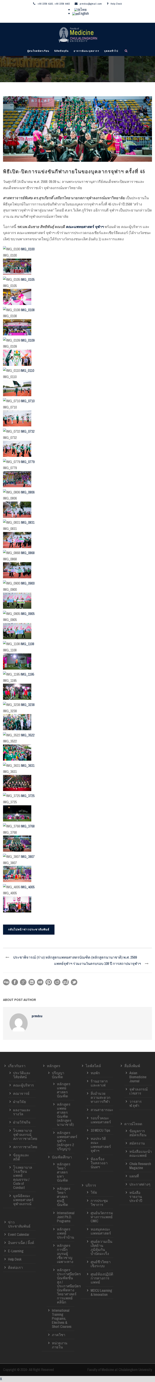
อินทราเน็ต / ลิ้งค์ (21, 1242)
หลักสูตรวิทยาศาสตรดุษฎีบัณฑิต (63, 1196)
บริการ (91, 1185)
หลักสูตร (53, 1065)
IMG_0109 (28, 340)
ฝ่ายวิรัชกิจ (21, 1122)
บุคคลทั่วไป (111, 51)
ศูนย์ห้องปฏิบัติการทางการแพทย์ (102, 1278)
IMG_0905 (28, 613)
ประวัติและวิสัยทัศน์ (21, 1074)
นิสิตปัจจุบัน (61, 51)
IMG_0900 (28, 583)
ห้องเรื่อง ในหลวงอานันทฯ (99, 1162)
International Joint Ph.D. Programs (65, 1216)
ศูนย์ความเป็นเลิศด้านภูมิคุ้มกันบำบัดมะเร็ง (101, 1247)
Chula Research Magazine (140, 1165)
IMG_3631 (28, 765)
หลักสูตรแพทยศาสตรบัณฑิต (63, 1090)
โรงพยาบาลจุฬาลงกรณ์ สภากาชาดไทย (25, 1134)
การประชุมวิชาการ (99, 1202)
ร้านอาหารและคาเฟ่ (99, 1083)
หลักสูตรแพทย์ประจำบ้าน (65, 1233)
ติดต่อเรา (15, 1267)
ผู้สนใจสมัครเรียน (38, 51)
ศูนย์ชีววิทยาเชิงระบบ (101, 1263)
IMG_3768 (28, 826)
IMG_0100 (28, 249)
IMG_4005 (28, 887)
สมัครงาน (137, 1143)
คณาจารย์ (21, 1093)
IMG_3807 (28, 856)
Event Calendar (18, 1234)
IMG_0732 (28, 431)
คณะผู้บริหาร (23, 1085)
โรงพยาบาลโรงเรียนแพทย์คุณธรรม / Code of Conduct (22, 1177)
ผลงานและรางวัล (21, 1112)
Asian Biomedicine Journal (137, 1076)
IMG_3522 (28, 735)
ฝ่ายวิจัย (19, 1101)
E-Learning (15, 1250)
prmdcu (37, 1016)
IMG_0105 (28, 279)
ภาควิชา (58, 1334)
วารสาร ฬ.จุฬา (135, 1103)
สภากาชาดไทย (25, 1146)
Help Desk (116, 3)
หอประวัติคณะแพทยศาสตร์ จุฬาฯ (101, 1144)
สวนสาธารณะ (102, 1109)
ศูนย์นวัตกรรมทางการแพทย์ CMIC (102, 1216)
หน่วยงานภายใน (59, 1345)
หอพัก (95, 1072)
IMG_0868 (28, 552)
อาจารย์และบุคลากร (86, 51)
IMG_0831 (28, 522)
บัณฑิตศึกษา (62, 1157)
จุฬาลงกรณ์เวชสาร (138, 1091)
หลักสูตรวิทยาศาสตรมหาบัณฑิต (63, 1172)
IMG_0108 (28, 309)
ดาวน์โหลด (133, 1123)
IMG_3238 (28, 704)
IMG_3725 (28, 795)
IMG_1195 (27, 674)
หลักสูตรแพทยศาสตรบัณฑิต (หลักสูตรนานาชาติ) (65, 1114)
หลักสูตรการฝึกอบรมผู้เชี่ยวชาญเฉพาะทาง (65, 1253)
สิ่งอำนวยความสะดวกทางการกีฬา (100, 1097)
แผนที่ (134, 1176)
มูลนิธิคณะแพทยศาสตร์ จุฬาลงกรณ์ (23, 1199)
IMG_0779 (28, 461)
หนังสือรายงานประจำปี (135, 1196)
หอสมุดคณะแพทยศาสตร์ (101, 1231)
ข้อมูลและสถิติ (21, 1157)
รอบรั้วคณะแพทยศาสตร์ (101, 1120)
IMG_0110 (27, 370)
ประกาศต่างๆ (139, 1184)
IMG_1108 (27, 643)
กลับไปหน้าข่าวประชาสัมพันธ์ (28, 929)
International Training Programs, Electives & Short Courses (61, 1318)
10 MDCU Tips (100, 1130)
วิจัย (94, 1192)
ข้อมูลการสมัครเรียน (137, 1132)
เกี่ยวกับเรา (16, 1065)
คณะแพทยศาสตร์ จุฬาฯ (85, 226)
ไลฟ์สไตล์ (93, 1065)
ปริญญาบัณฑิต (58, 1074)
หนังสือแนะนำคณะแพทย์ (140, 1153)
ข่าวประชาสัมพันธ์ (19, 1224)
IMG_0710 (28, 400)
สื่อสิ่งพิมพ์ (132, 1065)
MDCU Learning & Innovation (101, 1292)
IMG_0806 (28, 492)
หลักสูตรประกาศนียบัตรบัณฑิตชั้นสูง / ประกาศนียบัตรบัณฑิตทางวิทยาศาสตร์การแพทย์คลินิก (69, 1286)
